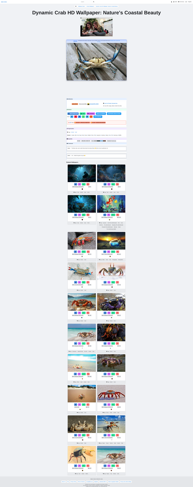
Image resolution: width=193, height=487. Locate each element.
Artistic (86, 473)
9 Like (83, 113)
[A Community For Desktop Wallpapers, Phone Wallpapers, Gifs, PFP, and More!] (75, 6)
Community (181, 1)
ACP (70, 122)
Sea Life (85, 351)
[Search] (94, 2)
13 (113, 214)
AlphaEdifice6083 (94, 104)
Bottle (103, 259)
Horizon (111, 443)
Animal (72, 132)
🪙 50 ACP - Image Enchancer (98, 122)
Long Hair (104, 222)
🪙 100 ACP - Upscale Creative (82, 122)
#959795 (95, 140)
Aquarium (98, 135)
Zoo (110, 135)
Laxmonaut (85, 317)
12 (84, 251)
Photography (114, 259)
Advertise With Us (103, 481)
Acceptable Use (89, 481)
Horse (85, 135)
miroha (114, 287)
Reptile (89, 135)
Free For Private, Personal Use (110, 103)
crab (76, 132)
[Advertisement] (96, 89)
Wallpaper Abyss (81, 6)
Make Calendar (101, 113)
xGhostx (85, 348)
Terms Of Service (81, 481)
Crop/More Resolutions (114, 113)
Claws (111, 412)
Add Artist (75, 104)
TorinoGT (85, 256)
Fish (95, 135)
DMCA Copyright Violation (113, 481)
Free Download (73, 113)
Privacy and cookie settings (125, 481)
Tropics (107, 473)
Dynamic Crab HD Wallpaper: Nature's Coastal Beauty (107, 6)
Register (189, 1)
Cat (78, 135)
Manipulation (120, 259)
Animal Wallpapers (90, 6)
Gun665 (85, 470)
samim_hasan (114, 348)
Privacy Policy (73, 481)
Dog (80, 135)
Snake (72, 135)
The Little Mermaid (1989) (111, 229)
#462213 (104, 140)
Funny (107, 412)
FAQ (68, 481)
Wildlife (119, 135)
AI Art (88, 192)
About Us (63, 481)
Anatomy (103, 135)
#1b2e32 (98, 140)
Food (82, 135)
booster (85, 378)
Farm (92, 135)
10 (84, 373)
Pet (112, 135)
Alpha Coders (4, 1)
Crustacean (74, 351)
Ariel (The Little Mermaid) (112, 222)
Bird (75, 135)
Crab (78, 192)
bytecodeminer (114, 256)
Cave (85, 192)
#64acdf (101, 140)
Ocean (107, 443)
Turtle (107, 259)
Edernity (85, 189)
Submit (175, 1)
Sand (115, 443)
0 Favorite (91, 113)
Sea (111, 473)
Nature (107, 135)
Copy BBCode (97, 116)
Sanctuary (115, 135)
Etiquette (96, 481)
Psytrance (114, 409)
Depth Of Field (80, 351)
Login (186, 1)
